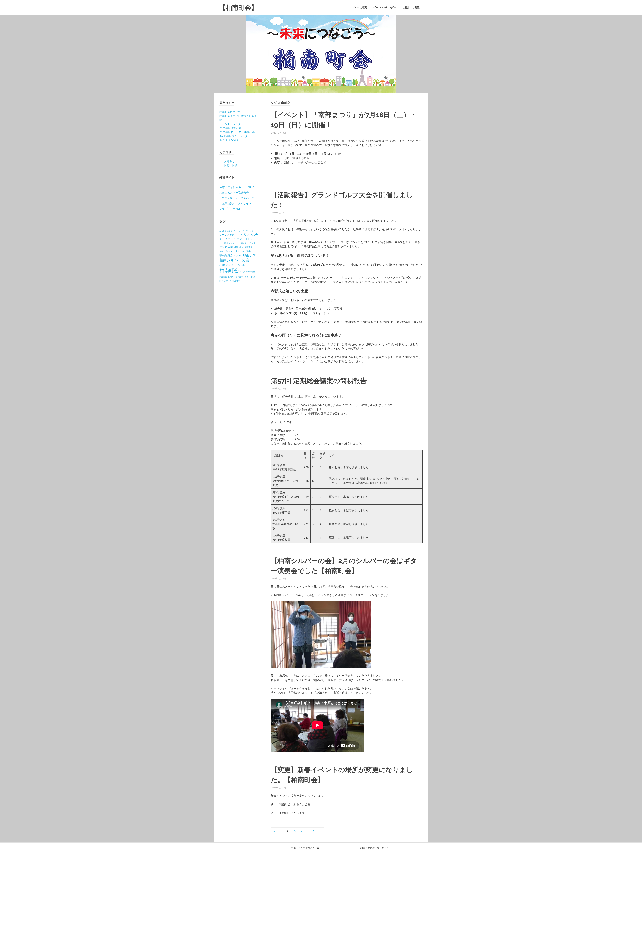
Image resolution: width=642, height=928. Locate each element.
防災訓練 (223, 280)
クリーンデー (225, 238)
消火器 (252, 276)
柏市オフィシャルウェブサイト (238, 187)
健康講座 (248, 247)
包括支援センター (226, 251)
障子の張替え (235, 280)
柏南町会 (229, 270)
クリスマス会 (249, 234)
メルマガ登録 (359, 7)
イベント (239, 230)
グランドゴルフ (243, 238)
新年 (248, 251)
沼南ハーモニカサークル (238, 276)
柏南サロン (250, 255)
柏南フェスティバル (232, 264)
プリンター (252, 243)
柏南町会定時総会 (247, 271)
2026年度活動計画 (230, 128)
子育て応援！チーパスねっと (236, 197)
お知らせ (229, 161)
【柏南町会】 (238, 7)
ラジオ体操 (226, 246)
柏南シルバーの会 (234, 260)
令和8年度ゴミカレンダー (234, 136)
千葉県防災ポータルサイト (235, 203)
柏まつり (238, 255)
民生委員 (223, 276)
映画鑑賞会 (226, 255)
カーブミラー (251, 230)
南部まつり (240, 251)
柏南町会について (230, 111)
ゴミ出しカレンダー (227, 243)
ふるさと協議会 (225, 230)
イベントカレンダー (384, 7)
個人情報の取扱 (228, 140)
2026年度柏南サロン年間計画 (237, 132)
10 (312, 831)
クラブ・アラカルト (231, 208)
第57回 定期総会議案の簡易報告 (319, 381)
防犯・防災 (230, 165)
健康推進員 (238, 247)
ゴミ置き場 (242, 243)
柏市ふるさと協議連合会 (234, 192)
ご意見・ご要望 (411, 7)
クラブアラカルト (229, 234)
